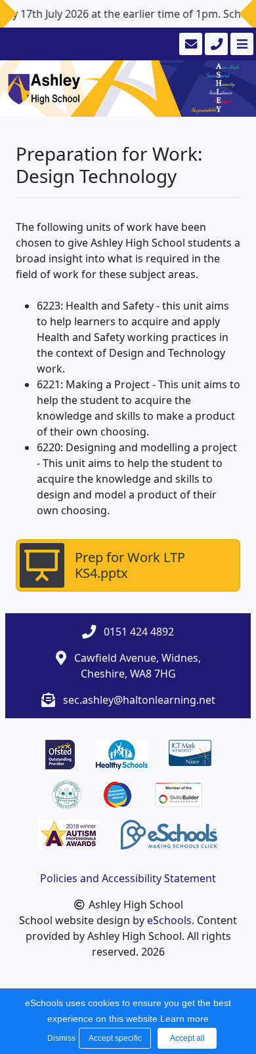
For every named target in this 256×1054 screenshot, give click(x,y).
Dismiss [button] (59, 1038)
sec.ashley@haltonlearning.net (139, 700)
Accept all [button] (187, 1038)
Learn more (184, 1018)
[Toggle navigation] (240, 44)
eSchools (169, 920)
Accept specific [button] (115, 1038)
